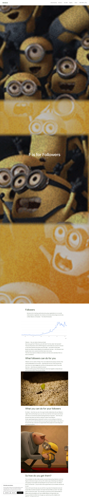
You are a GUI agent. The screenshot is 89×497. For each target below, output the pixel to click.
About (76, 2)
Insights (70, 2)
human (36, 424)
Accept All (20, 492)
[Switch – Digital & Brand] (5, 2)
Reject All (13, 492)
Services (60, 2)
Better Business (54, 2)
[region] (13, 489)
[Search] (85, 2)
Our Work (66, 2)
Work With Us (82, 2)
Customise (7, 492)
